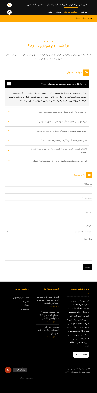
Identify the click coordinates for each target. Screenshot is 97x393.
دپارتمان (89, 225)
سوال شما (88, 239)
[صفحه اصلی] (91, 18)
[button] (8, 370)
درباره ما (25, 301)
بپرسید (87, 267)
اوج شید (77, 372)
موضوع (89, 212)
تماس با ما (25, 309)
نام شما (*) (88, 184)
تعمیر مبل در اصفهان (21, 297)
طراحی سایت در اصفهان (82, 369)
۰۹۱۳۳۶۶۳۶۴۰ (69, 372)
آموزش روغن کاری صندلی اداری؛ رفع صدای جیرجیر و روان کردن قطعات (48, 300)
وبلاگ (26, 305)
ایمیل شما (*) (87, 198)
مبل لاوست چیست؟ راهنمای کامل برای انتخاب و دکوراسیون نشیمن (48, 315)
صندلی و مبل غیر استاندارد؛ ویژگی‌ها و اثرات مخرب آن (48, 330)
